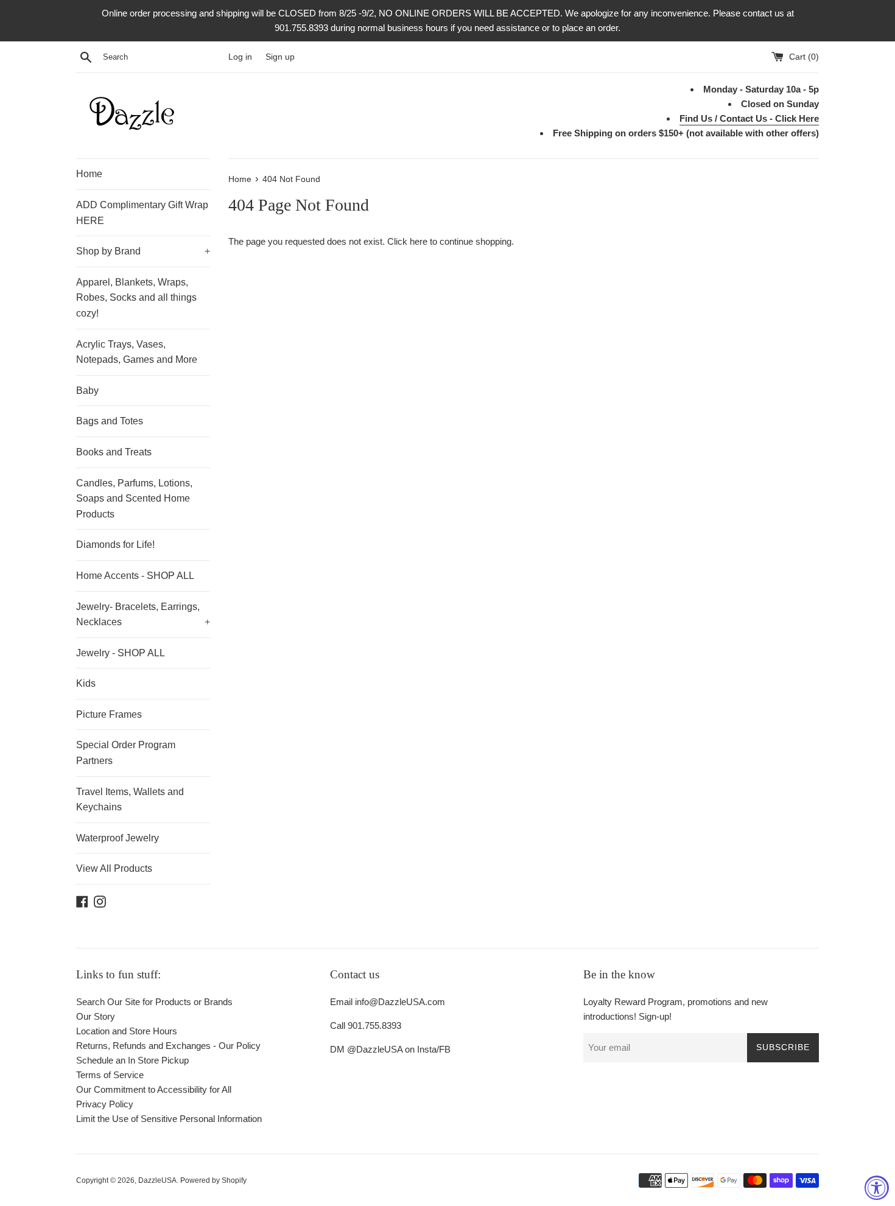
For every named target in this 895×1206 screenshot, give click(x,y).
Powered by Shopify (213, 1180)
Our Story (95, 1016)
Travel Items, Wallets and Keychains (130, 800)
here (418, 241)
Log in (240, 56)
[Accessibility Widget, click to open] (877, 1188)
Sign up (280, 56)
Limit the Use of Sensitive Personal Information (169, 1118)
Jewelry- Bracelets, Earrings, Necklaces (143, 614)
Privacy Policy (104, 1104)
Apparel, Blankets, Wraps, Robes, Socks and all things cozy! (136, 297)
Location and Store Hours (126, 1031)
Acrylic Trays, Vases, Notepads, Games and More (136, 352)
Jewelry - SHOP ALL (120, 653)
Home (89, 174)
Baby (87, 390)
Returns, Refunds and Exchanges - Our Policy (168, 1045)
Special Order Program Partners (125, 753)
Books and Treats (114, 452)
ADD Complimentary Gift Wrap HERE (142, 213)
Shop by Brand (143, 251)
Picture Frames (109, 714)
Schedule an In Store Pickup (132, 1060)
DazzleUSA (157, 1180)
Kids (86, 683)
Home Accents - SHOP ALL (135, 575)
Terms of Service (110, 1075)
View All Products (114, 868)
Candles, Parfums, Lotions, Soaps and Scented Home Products (134, 498)
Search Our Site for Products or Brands (154, 1002)
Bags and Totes (109, 421)
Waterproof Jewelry (117, 838)
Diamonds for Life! (115, 544)
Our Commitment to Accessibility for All (153, 1089)
